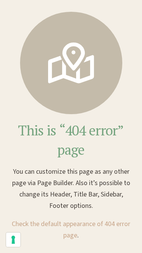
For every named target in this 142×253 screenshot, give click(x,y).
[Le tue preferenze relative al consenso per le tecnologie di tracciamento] (13, 240)
